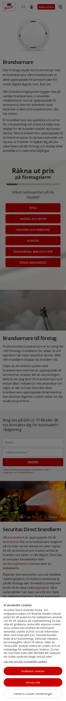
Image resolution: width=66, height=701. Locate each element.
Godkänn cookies (33, 671)
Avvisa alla (33, 682)
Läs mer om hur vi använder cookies (25, 661)
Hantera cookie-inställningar (32, 694)
